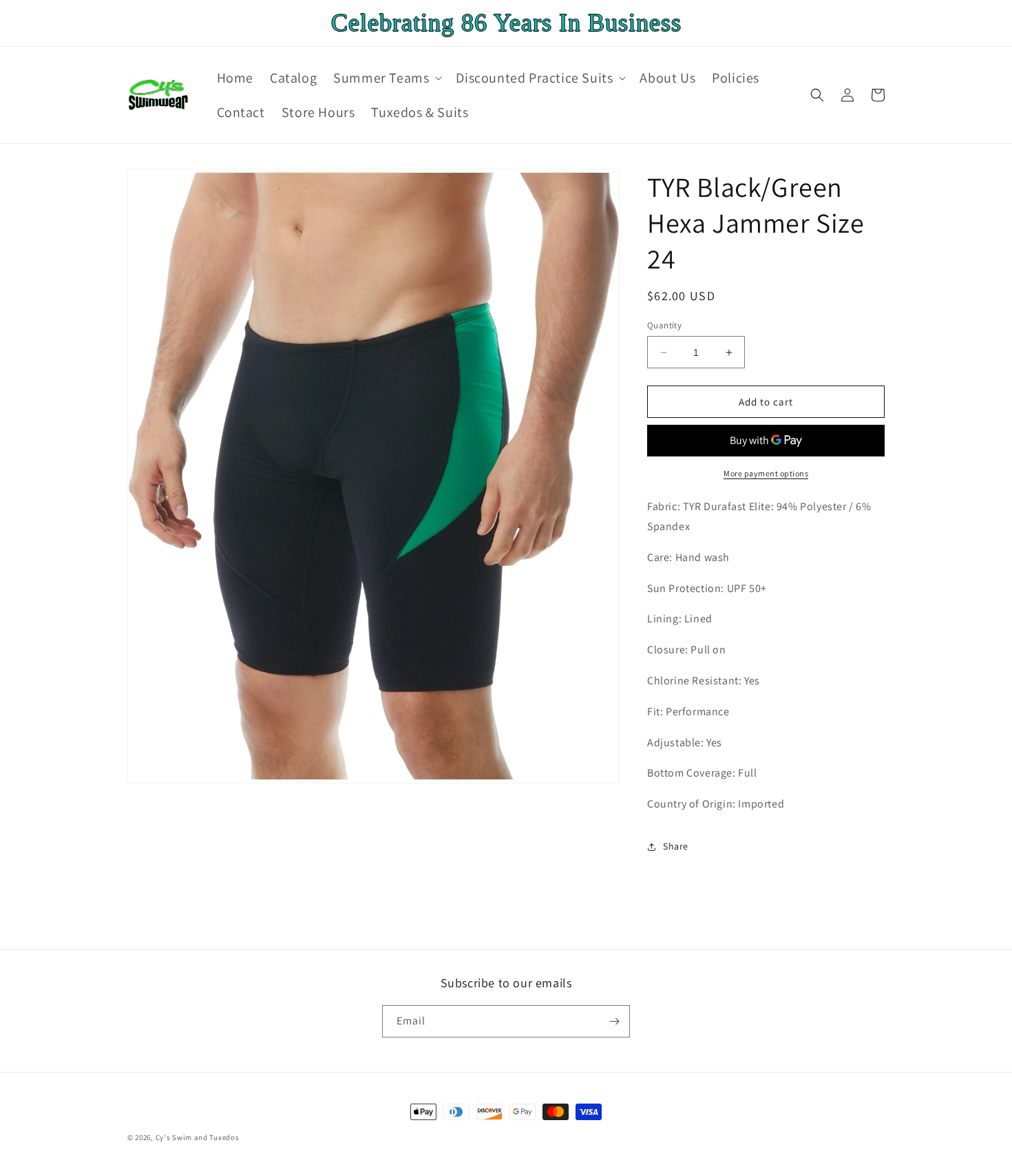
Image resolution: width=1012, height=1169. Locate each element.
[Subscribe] (614, 1021)
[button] (386, 78)
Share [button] (675, 846)
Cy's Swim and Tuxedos (198, 1137)
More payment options (766, 473)
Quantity (664, 325)
